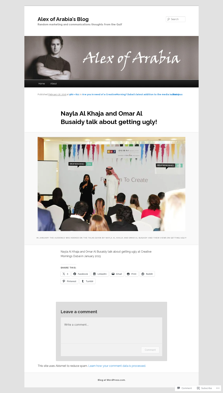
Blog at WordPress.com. (111, 380)
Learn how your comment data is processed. (117, 365)
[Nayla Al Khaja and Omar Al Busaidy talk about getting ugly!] (111, 184)
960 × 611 (74, 94)
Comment (150, 349)
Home (42, 83)
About (53, 83)
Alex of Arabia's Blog (63, 19)
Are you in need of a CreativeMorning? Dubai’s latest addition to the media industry (130, 94)
